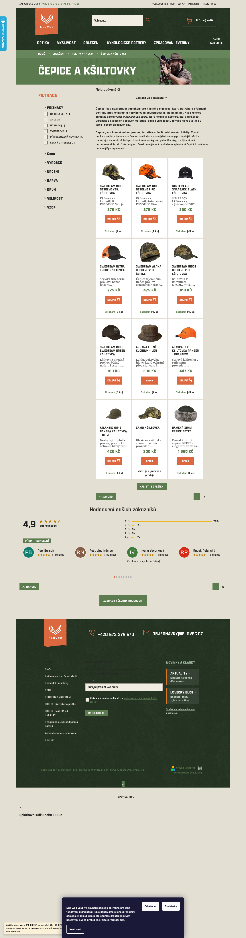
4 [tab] (121, 577)
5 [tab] (124, 577)
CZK (179, 3)
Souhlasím (171, 906)
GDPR (48, 690)
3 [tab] (119, 577)
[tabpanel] (45, 552)
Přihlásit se (96, 713)
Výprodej (57, 131)
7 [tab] (128, 577)
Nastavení (75, 929)
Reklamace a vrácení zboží (61, 676)
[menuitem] (43, 43)
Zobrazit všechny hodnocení (123, 601)
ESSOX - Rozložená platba (60, 704)
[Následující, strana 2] (197, 496)
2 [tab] (116, 577)
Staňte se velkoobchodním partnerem (180, 711)
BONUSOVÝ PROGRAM (58, 697)
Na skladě (59, 114)
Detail (149, 380)
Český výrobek (61, 142)
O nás (48, 669)
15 (223, 586)
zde (122, 920)
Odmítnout (151, 906)
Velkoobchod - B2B (163, 3)
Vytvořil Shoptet (185, 768)
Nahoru (108, 496)
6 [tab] (126, 577)
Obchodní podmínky (56, 683)
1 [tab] (114, 577)
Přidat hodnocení (37, 541)
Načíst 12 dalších (152, 486)
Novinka (57, 125)
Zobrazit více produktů (150, 98)
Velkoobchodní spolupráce (61, 733)
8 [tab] (131, 577)
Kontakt (50, 740)
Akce (55, 119)
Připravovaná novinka (66, 136)
